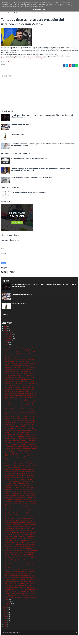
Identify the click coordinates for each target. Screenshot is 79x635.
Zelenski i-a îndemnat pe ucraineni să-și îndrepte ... (20, 571)
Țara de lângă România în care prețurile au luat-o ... (20, 585)
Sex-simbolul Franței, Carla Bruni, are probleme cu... (20, 595)
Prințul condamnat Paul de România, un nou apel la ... (20, 597)
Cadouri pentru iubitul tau (10, 187)
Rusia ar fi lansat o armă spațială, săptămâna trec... (20, 428)
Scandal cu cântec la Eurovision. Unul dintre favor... (20, 528)
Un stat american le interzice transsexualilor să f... (20, 511)
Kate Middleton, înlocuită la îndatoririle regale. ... (19, 515)
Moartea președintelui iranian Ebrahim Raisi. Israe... (20, 448)
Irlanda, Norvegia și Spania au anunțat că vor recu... (20, 426)
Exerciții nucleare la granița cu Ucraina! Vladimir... (19, 564)
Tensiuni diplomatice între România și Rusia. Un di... (20, 405)
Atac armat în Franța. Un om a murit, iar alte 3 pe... (19, 583)
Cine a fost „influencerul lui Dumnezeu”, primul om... (20, 409)
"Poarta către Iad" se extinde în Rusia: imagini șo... (20, 548)
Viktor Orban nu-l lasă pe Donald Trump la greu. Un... (21, 350)
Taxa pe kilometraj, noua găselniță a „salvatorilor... (20, 377)
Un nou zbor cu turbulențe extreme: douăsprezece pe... (21, 383)
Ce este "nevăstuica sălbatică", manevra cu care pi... (20, 503)
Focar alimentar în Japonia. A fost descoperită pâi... (20, 520)
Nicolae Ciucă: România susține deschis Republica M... (21, 420)
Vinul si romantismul (18, 134)
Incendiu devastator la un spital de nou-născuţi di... (20, 393)
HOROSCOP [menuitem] (11, 12)
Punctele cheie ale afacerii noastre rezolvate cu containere (31, 178)
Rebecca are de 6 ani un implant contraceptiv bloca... (21, 458)
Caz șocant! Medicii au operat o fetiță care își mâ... (20, 481)
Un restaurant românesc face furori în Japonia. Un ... (20, 522)
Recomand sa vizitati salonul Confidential (15, 153)
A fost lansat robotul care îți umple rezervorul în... (19, 348)
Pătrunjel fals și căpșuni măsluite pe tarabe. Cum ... (20, 379)
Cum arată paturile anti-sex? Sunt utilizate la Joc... (20, 495)
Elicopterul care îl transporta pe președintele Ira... (20, 456)
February (8, 603)
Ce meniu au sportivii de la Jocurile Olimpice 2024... (20, 352)
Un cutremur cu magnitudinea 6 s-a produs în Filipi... (20, 587)
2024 (5, 330)
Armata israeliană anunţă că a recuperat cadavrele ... (20, 407)
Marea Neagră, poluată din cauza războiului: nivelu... (20, 434)
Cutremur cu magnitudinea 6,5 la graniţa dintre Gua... (21, 524)
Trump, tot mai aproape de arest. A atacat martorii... (20, 562)
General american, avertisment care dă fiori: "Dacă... (20, 371)
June (7, 344)
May (7, 346)
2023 (5, 607)
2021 (5, 611)
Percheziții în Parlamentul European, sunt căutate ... (20, 359)
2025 (5, 328)
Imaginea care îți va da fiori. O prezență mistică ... (19, 473)
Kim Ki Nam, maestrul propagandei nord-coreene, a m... (21, 550)
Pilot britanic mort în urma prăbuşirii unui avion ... (19, 391)
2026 (5, 326)
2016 (5, 621)
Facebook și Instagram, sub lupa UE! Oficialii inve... (20, 489)
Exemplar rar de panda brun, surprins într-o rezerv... (20, 507)
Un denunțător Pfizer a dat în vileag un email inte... (20, 499)
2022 (5, 609)
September (9, 338)
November (9, 334)
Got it (45, 9)
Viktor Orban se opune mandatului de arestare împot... (21, 430)
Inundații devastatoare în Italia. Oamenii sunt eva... (20, 493)
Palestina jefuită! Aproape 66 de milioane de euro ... (20, 577)
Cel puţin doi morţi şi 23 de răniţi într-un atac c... (19, 560)
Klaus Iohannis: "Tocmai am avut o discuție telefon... (20, 436)
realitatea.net (8, 61)
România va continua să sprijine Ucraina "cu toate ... (20, 412)
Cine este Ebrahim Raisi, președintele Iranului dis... (20, 450)
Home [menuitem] (4, 12)
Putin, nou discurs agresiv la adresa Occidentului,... (20, 544)
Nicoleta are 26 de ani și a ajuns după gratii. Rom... (20, 479)
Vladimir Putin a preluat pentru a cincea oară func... (20, 558)
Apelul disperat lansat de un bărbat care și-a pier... (20, 591)
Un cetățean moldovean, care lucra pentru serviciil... (20, 356)
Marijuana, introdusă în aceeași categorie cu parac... (20, 469)
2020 (5, 613)
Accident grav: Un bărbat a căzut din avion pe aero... (20, 467)
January (8, 605)
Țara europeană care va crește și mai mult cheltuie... (20, 593)
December (9, 332)
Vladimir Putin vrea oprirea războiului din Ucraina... (20, 403)
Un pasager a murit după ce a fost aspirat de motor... (20, 354)
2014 (5, 624)
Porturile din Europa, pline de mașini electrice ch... (20, 452)
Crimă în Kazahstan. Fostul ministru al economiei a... (20, 513)
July (7, 342)
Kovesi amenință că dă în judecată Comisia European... (21, 517)
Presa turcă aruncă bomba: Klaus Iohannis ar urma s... (21, 501)
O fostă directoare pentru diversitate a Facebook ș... (21, 446)
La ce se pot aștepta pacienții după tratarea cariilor (28, 192)
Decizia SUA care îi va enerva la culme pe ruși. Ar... (20, 418)
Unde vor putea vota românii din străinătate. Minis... (20, 532)
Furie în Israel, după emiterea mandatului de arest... (20, 440)
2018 (5, 617)
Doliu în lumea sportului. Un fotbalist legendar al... (20, 497)
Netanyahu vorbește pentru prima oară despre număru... (22, 509)
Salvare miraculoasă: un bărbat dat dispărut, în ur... (20, 485)
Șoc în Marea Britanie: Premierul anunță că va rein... (20, 385)
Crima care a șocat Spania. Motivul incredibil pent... (20, 581)
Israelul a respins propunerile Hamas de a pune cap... (20, 568)
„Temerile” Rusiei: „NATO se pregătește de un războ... (21, 579)
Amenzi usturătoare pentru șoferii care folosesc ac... (21, 363)
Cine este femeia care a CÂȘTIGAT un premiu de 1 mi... (21, 589)
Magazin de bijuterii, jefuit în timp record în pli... (19, 454)
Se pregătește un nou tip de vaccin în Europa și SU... (20, 375)
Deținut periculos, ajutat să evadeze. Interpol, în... (20, 491)
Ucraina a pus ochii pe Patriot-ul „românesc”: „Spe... (20, 422)
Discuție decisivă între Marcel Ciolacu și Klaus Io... (20, 505)
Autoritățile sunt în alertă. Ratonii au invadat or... (19, 462)
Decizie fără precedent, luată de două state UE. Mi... (20, 546)
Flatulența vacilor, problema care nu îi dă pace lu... (19, 442)
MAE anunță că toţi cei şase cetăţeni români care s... (20, 395)
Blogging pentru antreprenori (21, 125)
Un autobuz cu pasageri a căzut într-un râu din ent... (20, 534)
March (8, 601)
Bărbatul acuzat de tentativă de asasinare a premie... (21, 465)
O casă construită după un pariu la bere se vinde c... (20, 518)
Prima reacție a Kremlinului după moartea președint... (21, 438)
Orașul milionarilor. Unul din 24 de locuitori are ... (19, 538)
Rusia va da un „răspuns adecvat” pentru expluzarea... (21, 399)
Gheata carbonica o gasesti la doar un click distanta (29, 158)
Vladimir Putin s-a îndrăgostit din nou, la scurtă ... (19, 526)
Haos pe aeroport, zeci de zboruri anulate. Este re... (20, 464)
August (8, 340)
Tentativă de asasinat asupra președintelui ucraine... (21, 556)
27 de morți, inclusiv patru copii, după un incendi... (20, 387)
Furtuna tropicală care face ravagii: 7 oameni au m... (20, 369)
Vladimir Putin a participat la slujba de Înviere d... (19, 573)
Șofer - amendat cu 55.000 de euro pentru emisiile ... (20, 471)
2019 (5, 615)
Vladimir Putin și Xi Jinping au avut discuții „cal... (19, 483)
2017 (5, 619)
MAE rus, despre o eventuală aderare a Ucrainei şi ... (20, 416)
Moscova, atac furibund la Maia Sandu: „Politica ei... (20, 540)
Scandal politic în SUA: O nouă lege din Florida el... (20, 475)
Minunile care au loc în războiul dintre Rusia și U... (19, 358)
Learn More (37, 9)
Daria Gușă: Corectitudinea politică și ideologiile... (20, 536)
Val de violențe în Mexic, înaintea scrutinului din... (19, 361)
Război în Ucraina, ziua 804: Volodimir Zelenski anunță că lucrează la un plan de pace (25, 58)
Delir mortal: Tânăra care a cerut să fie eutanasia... (20, 477)
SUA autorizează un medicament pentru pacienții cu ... (21, 460)
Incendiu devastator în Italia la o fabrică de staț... (19, 552)
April (7, 599)
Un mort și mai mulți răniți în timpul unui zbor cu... (19, 432)
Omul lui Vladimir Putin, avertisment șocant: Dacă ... (20, 373)
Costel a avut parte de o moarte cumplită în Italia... (20, 365)
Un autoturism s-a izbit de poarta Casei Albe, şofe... (20, 570)
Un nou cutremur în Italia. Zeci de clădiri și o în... (19, 424)
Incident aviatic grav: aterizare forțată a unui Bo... (19, 554)
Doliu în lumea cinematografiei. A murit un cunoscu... (20, 566)
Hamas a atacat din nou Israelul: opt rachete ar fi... (20, 389)
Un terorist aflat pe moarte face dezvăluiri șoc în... (20, 367)
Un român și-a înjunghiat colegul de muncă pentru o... (21, 487)
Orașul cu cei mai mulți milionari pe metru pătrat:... (20, 530)
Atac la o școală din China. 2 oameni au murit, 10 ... (20, 444)
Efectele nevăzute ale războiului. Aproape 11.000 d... (21, 542)
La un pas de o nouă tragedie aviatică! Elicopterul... (20, 397)
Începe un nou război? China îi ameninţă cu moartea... (21, 415)
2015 (5, 622)
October (8, 336)
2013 (5, 626)
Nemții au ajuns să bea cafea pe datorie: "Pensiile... (20, 381)
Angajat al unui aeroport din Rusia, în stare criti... (19, 411)
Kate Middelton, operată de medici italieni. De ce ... (20, 575)
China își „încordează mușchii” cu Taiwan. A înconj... (20, 401)
